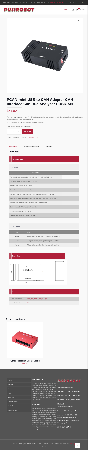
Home (10, 380)
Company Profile (13, 401)
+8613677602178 (41, 2)
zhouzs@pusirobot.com (65, 406)
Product (10, 384)
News (9, 393)
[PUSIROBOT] (19, 9)
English (82, 2)
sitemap (72, 444)
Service (10, 389)
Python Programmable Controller (25, 361)
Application (11, 397)
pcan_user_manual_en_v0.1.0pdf (37, 298)
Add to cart (27, 132)
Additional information (31, 146)
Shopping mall (12, 410)
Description (13, 146)
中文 (76, 2)
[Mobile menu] (66, 9)
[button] (79, 21)
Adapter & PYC (33, 137)
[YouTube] (73, 2)
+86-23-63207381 (27, 2)
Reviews (49, 146)
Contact (10, 406)
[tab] (13, 146)
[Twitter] (70, 2)
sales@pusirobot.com (56, 2)
